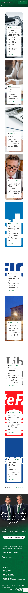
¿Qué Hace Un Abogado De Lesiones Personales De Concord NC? (14, 189)
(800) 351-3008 (6, 571)
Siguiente (20, 487)
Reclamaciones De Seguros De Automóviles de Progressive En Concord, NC (14, 469)
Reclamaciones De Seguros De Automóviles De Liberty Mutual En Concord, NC (14, 375)
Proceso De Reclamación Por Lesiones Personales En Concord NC (14, 141)
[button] (2, 5)
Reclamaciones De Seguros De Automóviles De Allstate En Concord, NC (14, 233)
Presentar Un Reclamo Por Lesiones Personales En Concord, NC (14, 330)
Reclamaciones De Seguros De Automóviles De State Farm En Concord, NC (14, 422)
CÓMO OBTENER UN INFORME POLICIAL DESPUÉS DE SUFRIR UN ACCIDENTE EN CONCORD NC (14, 41)
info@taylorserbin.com (8, 575)
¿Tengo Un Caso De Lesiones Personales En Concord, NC (14, 94)
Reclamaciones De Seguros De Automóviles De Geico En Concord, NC (14, 282)
